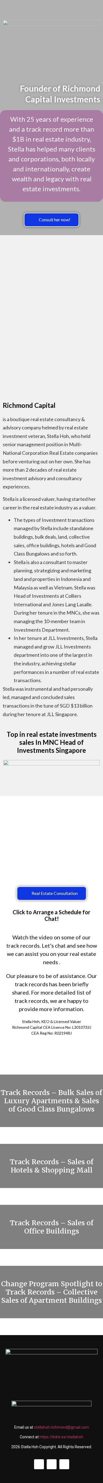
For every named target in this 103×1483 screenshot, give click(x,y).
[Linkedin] (39, 1464)
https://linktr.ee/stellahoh (61, 1437)
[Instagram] (52, 1464)
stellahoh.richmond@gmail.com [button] (61, 1427)
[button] (51, 220)
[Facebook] (64, 1464)
